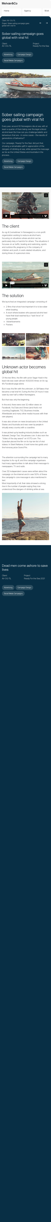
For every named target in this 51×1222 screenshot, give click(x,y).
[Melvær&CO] (9, 3)
